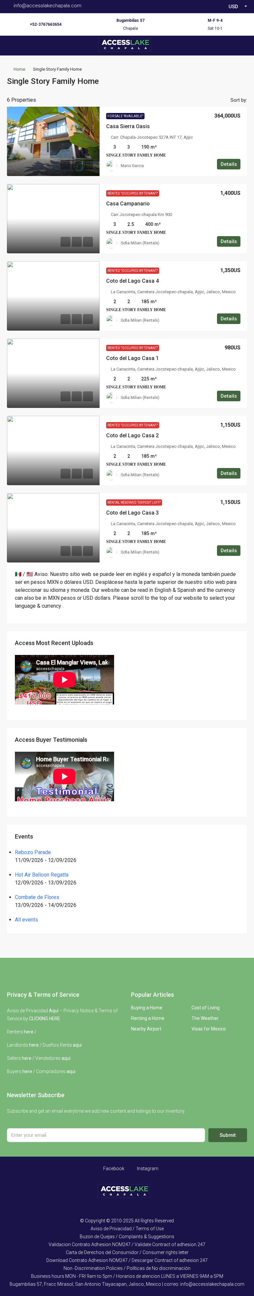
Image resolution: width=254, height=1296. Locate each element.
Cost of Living (205, 1007)
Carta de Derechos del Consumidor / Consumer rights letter (127, 1252)
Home (19, 69)
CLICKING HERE (44, 1018)
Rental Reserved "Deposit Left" (134, 502)
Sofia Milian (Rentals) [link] (140, 243)
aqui (77, 1045)
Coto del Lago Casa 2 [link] (132, 435)
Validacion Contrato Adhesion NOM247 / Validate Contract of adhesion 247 (127, 1244)
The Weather (205, 1018)
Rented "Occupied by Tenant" (132, 193)
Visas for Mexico (208, 1028)
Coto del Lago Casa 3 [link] (132, 513)
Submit (228, 1135)
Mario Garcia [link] (132, 165)
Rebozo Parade (33, 852)
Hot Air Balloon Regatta (41, 875)
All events (26, 920)
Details (229, 164)
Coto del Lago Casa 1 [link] (132, 358)
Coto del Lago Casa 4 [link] (132, 281)
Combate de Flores (37, 897)
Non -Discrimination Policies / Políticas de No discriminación (127, 1268)
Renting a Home (147, 1018)
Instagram (147, 1168)
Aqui (54, 1010)
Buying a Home (146, 1007)
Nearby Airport (146, 1028)
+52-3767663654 (46, 24)
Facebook (113, 1168)
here (28, 1031)
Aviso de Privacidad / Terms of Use (127, 1228)
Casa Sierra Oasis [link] (128, 126)
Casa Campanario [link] (128, 203)
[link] (53, 141)
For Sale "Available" (125, 116)
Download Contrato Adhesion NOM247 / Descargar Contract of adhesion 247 (127, 1260)
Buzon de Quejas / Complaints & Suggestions (127, 1236)
